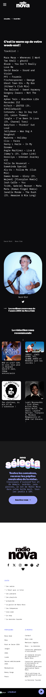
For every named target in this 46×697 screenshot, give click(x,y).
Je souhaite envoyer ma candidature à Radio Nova (33, 656)
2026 (6, 653)
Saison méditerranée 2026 (12, 662)
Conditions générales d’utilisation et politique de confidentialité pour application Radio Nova (33, 666)
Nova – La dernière (32, 646)
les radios (10, 586)
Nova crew (28, 639)
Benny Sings (9, 672)
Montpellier (9, 668)
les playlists (11, 597)
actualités (10, 601)
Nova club (18, 241)
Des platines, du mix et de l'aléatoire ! (10, 404)
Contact (28, 635)
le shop (9, 615)
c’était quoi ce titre (15, 590)
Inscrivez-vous (21, 500)
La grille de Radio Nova (15, 605)
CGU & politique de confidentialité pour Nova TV (33, 675)
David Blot (8, 241)
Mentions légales (31, 642)
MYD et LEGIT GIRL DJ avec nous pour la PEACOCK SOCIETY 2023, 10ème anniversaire (11, 368)
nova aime (10, 612)
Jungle (6, 649)
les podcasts (11, 594)
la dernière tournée (14, 619)
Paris (6, 676)
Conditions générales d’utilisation (33, 650)
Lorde (6, 657)
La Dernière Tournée (33, 680)
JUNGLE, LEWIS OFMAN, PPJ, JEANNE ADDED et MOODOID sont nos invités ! (34, 358)
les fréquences (12, 608)
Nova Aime (8, 636)
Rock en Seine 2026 (11, 644)
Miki (6, 640)
